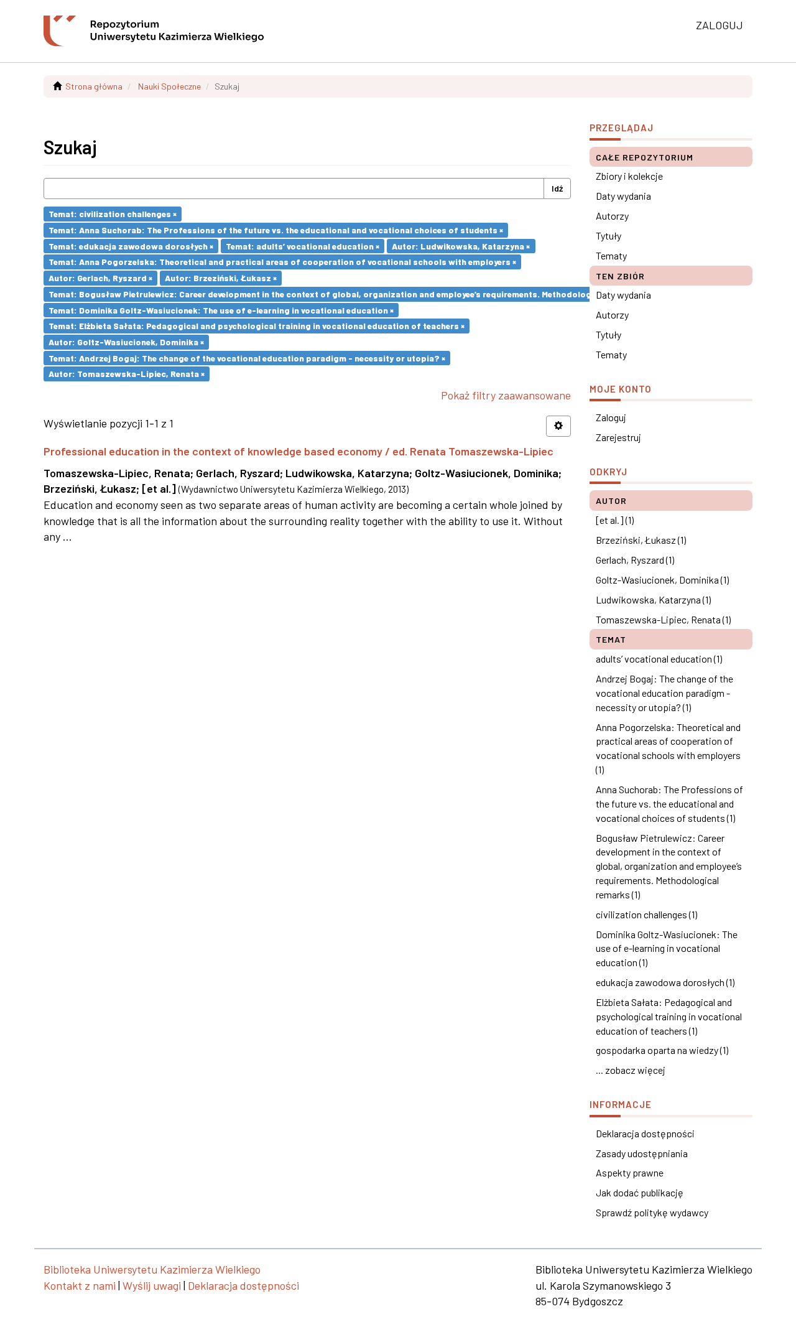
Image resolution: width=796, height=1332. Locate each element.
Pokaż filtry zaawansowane (506, 395)
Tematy (611, 255)
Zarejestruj (618, 437)
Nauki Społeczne (169, 86)
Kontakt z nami (80, 1285)
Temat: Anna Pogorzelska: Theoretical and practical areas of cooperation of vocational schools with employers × (282, 261)
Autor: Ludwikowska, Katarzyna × (461, 245)
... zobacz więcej (630, 1070)
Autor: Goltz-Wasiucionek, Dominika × (126, 342)
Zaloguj (611, 417)
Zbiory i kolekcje (629, 176)
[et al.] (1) (615, 520)
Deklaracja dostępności (645, 1133)
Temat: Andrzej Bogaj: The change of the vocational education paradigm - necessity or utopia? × (247, 357)
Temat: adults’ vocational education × (302, 245)
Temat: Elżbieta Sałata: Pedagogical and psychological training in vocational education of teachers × (257, 325)
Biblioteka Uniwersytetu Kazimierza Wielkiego (152, 1269)
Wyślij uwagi (152, 1285)
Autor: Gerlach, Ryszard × (100, 277)
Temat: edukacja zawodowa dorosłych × (131, 245)
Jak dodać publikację (639, 1192)
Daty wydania (623, 196)
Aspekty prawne (630, 1172)
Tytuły (608, 235)
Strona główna (94, 86)
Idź (557, 188)
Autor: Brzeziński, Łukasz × (221, 277)
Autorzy (612, 215)
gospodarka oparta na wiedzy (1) (662, 1050)
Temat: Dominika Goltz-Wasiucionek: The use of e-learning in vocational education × (221, 309)
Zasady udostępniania (642, 1153)
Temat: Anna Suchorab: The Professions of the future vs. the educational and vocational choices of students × (276, 230)
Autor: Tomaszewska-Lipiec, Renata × (127, 373)
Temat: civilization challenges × (113, 213)
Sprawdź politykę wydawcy (652, 1212)
